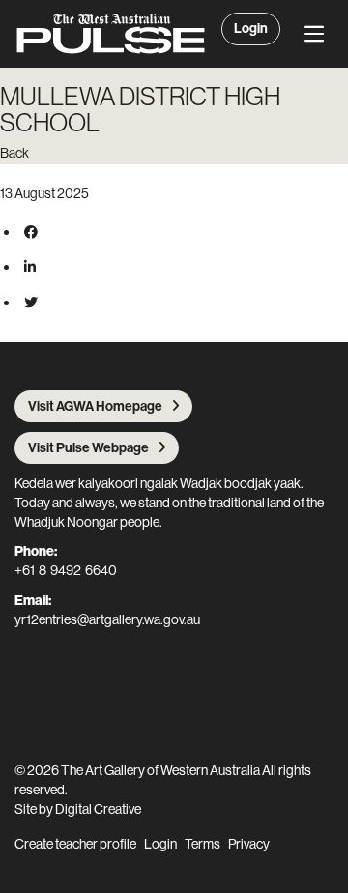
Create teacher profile (75, 843)
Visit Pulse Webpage (88, 448)
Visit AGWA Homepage (95, 406)
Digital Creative (98, 809)
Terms (202, 843)
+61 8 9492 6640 (65, 570)
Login (251, 28)
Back (14, 152)
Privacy (249, 843)
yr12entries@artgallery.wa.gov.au (107, 619)
